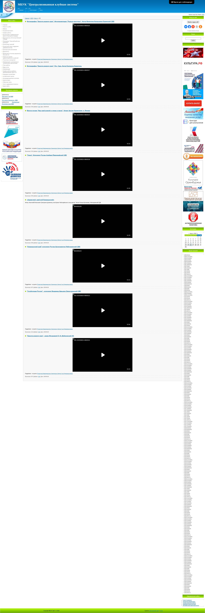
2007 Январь (187, 263)
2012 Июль (187, 325)
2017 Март (187, 411)
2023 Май (186, 530)
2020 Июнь (187, 474)
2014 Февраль (188, 352)
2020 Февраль (188, 467)
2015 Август (187, 381)
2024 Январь (187, 542)
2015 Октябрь (188, 384)
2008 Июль (187, 290)
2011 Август (187, 311)
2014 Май (186, 357)
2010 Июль (187, 298)
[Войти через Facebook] (189, 26)
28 (195, 244)
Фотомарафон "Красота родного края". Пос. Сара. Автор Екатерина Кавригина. (54, 66)
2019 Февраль (188, 448)
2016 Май (186, 395)
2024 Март (187, 546)
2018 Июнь (187, 435)
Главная (21, 10)
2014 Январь (187, 351)
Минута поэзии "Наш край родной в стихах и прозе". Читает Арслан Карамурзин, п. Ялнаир (58, 110)
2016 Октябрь (188, 403)
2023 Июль (187, 533)
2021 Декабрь (188, 502)
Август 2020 (193, 233)
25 (188, 244)
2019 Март (187, 450)
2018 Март (187, 430)
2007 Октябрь (188, 277)
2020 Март (187, 469)
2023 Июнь (187, 531)
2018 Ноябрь (187, 443)
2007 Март (187, 266)
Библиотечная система (189, 604)
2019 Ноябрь (187, 462)
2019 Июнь (187, 454)
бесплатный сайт (154, 610)
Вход (41, 10)
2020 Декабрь (188, 483)
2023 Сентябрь (188, 536)
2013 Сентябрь (188, 344)
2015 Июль (187, 379)
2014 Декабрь (188, 368)
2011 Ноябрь (187, 315)
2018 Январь (187, 427)
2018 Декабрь (188, 445)
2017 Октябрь (188, 422)
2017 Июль (187, 418)
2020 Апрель (187, 470)
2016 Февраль (188, 390)
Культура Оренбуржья (189, 601)
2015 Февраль (188, 371)
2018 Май (186, 434)
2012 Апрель (187, 323)
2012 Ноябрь (187, 330)
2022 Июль (187, 514)
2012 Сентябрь (188, 327)
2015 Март (187, 373)
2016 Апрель (187, 394)
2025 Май (186, 568)
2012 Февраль (188, 320)
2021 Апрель (187, 490)
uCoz (161, 610)
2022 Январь (187, 504)
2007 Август (187, 274)
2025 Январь (187, 562)
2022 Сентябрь (188, 517)
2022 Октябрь (188, 518)
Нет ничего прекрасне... (8, 100)
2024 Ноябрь (187, 558)
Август (36, 18)
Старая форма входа (193, 30)
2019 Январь (187, 446)
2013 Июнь (187, 339)
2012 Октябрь (188, 328)
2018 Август (187, 438)
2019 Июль (187, 456)
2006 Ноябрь (187, 259)
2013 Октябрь (188, 346)
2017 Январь (187, 408)
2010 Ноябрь (187, 304)
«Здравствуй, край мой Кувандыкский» (40, 200)
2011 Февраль (188, 307)
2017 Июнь (187, 416)
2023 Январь (187, 523)
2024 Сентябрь (188, 555)
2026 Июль (187, 590)
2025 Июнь (187, 570)
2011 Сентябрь (188, 312)
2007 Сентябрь (188, 275)
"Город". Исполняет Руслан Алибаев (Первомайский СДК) (47, 155)
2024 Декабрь (188, 560)
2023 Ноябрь (187, 539)
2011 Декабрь (187, 317)
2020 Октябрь (188, 480)
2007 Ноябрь (187, 279)
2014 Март (187, 354)
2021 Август (187, 496)
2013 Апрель (187, 336)
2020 (31, 18)
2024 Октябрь (188, 557)
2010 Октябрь (188, 303)
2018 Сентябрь (188, 440)
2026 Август (187, 592)
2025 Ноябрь (187, 578)
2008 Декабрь (188, 293)
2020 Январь (187, 466)
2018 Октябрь (188, 442)
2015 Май (186, 376)
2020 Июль (187, 475)
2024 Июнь (187, 550)
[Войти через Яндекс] (193, 26)
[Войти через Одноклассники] (200, 26)
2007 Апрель (187, 267)
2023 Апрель (187, 528)
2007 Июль (187, 272)
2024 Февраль (188, 544)
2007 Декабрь (188, 280)
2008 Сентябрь (188, 291)
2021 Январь (187, 485)
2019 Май (186, 453)
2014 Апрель (187, 355)
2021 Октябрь (188, 499)
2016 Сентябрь (188, 402)
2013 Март (187, 335)
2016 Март (187, 392)
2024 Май (186, 549)
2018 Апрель (187, 432)
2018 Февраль (188, 429)
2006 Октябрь (188, 258)
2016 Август (187, 400)
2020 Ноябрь (187, 482)
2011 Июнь (187, 309)
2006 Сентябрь (188, 256)
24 (185, 244)
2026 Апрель (187, 586)
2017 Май (186, 414)
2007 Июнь (187, 271)
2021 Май (186, 491)
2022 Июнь (187, 512)
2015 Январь (187, 370)
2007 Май (186, 269)
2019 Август (187, 458)
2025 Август (187, 573)
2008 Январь (187, 282)
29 (198, 244)
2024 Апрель (187, 547)
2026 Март (187, 584)
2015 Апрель (187, 374)
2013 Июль (187, 341)
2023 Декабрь (188, 541)
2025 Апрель (187, 566)
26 (190, 244)
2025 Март (187, 565)
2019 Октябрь (188, 461)
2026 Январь (187, 581)
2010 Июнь (187, 296)
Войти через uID (193, 22)
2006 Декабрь (188, 261)
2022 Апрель (187, 509)
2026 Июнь (187, 589)
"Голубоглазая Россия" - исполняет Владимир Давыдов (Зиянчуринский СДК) (54, 291)
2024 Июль (187, 552)
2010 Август (187, 299)
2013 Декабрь (188, 349)
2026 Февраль (188, 582)
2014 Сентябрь (188, 363)
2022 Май (186, 510)
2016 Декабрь (188, 406)
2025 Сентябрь (188, 574)
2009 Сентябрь (188, 295)
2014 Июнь (187, 359)
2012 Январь (187, 319)
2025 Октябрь (188, 576)
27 (193, 244)
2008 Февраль (188, 283)
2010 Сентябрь (188, 301)
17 (185, 242)
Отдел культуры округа (189, 603)
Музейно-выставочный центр (191, 605)
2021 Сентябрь (188, 498)
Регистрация (33, 10)
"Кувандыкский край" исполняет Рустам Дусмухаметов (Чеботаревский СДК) (53, 247)
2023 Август (187, 534)
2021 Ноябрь (187, 501)
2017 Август (187, 419)
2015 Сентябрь (188, 382)
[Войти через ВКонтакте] (185, 26)
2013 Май (186, 338)
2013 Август (187, 343)
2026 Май (186, 587)
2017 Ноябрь (187, 424)
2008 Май (186, 288)
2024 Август (187, 554)
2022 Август (187, 515)
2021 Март (187, 488)
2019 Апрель (187, 451)
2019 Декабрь (188, 464)
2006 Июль (187, 255)
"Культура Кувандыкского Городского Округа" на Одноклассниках (55, 59)
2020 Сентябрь (188, 478)
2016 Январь (187, 389)
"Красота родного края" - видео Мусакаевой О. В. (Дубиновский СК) (50, 336)
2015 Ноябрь (187, 386)
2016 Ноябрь (187, 405)
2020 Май (186, 472)
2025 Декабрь (188, 579)
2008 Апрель (187, 287)
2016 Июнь (187, 397)
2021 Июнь (187, 493)
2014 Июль (187, 360)
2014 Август (187, 362)
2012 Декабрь (188, 331)
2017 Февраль (188, 410)
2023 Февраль (188, 525)
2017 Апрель (187, 413)
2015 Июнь (187, 378)
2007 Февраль (188, 264)
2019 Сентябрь (188, 459)
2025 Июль (187, 571)
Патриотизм (15, 102)
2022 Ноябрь (187, 520)
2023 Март (187, 526)
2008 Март (187, 285)
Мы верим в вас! (6, 104)
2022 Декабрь (188, 522)
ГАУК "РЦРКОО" (187, 600)
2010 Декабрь (188, 306)
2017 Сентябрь (188, 421)
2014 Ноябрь (187, 367)
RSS (203, 14)
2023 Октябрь (188, 538)
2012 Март (187, 322)
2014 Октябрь (188, 365)
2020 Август (187, 477)
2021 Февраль (188, 486)
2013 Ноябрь (187, 347)
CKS (39, 62)
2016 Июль (187, 398)
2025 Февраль (188, 563)
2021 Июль (187, 494)
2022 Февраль (188, 506)
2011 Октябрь (188, 314)
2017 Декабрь (188, 426)
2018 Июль (187, 437)
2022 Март (187, 507)
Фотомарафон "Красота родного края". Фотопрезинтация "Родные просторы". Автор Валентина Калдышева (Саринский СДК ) (70, 21)
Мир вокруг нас (6, 96)
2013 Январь (187, 333)
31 (185, 247)
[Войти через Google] (196, 26)
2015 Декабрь (188, 387)
